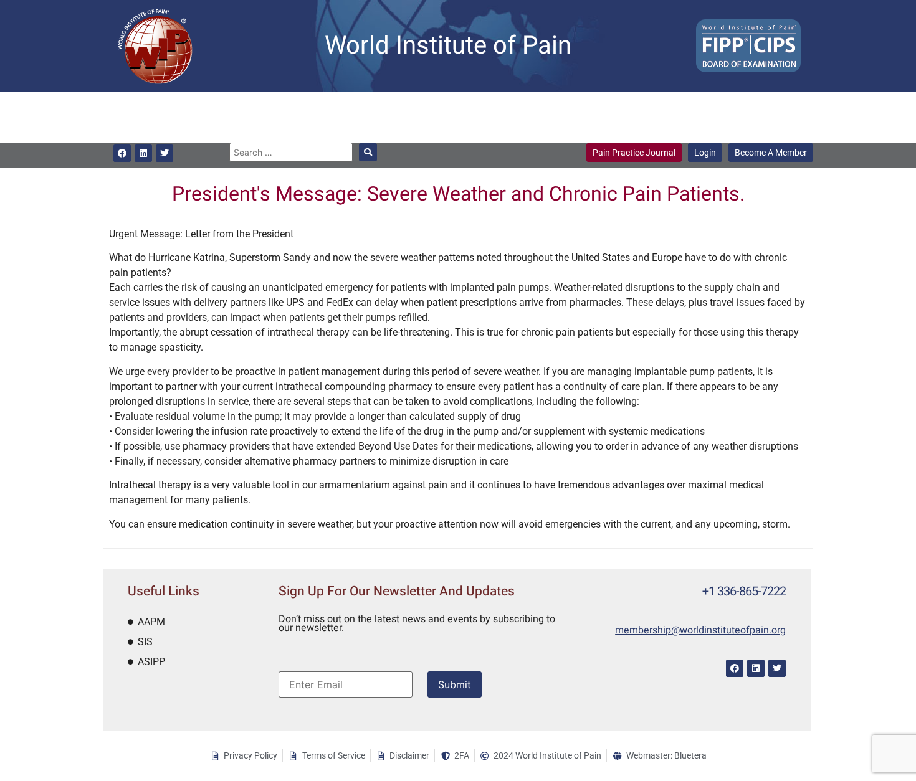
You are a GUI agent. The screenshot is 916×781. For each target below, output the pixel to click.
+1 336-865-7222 (744, 591)
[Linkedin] (143, 153)
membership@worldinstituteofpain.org (700, 630)
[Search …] (290, 152)
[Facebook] (122, 153)
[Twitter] (164, 153)
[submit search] (368, 152)
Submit (454, 684)
